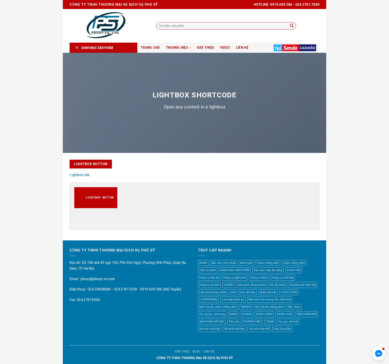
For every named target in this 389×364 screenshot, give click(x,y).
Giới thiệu (182, 351)
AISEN (203, 263)
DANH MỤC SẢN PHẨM (234, 270)
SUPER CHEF (285, 314)
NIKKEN (246, 307)
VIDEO (225, 48)
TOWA (270, 321)
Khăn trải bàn (268, 292)
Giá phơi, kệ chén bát (302, 284)
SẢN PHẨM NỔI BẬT (211, 321)
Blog (196, 351)
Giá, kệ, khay (277, 284)
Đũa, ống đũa (282, 328)
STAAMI (246, 314)
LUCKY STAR (289, 292)
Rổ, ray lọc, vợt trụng (212, 314)
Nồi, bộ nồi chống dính (269, 307)
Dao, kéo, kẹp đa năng (268, 270)
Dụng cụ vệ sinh (209, 284)
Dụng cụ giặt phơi (235, 277)
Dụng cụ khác (259, 277)
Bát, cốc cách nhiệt (223, 263)
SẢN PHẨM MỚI (307, 314)
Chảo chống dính (268, 263)
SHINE (233, 314)
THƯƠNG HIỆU (177, 48)
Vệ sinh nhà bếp (209, 328)
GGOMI (228, 284)
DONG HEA (294, 270)
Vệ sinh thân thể (259, 328)
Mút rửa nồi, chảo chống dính (218, 307)
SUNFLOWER (264, 314)
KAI (233, 292)
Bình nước (246, 263)
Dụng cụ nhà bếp (283, 277)
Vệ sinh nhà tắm (234, 328)
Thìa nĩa (234, 321)
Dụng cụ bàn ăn (209, 277)
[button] (378, 353)
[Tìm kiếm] (292, 26)
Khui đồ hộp (247, 292)
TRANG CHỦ (150, 48)
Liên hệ (209, 351)
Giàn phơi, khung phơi (251, 284)
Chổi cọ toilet (207, 270)
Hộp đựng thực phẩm (213, 292)
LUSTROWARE (208, 299)
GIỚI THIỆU (205, 48)
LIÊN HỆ (242, 48)
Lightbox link (80, 175)
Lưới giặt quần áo (233, 299)
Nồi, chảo (294, 307)
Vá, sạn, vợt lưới (288, 321)
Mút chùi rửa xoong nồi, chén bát (270, 299)
